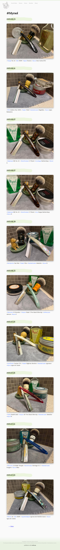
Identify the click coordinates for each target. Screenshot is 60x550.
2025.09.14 (11, 68)
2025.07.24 (11, 424)
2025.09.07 (11, 119)
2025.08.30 (11, 221)
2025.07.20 (11, 475)
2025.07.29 (11, 322)
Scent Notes (14, 3)
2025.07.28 (11, 373)
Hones (25, 3)
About (36, 3)
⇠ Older (11, 526)
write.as (34, 545)
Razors (20, 3)
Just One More (6, 3)
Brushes (31, 3)
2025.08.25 (11, 271)
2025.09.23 (11, 19)
